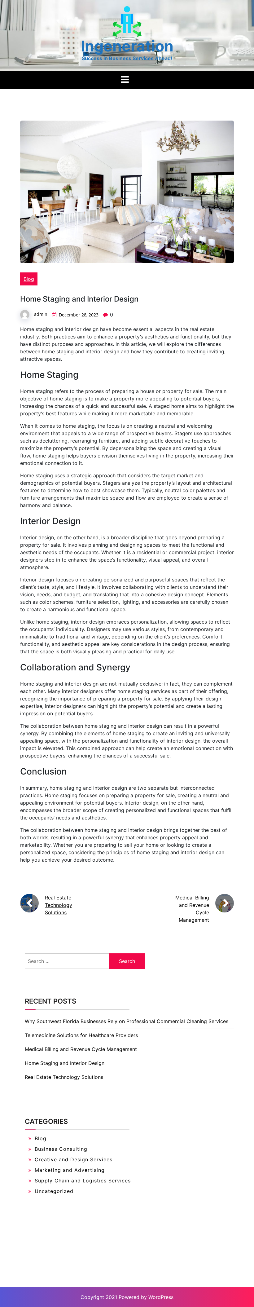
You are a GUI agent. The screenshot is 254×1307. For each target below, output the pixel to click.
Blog (29, 279)
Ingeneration (127, 46)
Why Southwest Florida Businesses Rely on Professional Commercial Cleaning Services (126, 1021)
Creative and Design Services (73, 1159)
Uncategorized (54, 1191)
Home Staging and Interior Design (64, 1063)
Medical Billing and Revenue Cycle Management (81, 1049)
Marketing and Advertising (70, 1170)
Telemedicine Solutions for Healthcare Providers (81, 1035)
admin (40, 314)
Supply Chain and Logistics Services (83, 1180)
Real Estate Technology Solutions (58, 905)
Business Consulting (61, 1149)
